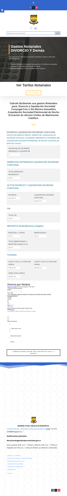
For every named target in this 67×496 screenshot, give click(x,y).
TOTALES (12, 255)
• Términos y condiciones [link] (14, 455)
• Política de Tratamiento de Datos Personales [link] (19, 458)
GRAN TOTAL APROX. (16, 273)
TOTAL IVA (12, 215)
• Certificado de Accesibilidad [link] (15, 464)
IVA (8, 208)
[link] (2, 10)
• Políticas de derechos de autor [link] (15, 461)
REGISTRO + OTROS (16, 233)
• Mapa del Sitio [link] (11, 469)
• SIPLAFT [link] (9, 473)
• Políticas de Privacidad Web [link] (15, 466)
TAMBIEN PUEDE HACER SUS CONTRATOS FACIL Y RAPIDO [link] (33, 352)
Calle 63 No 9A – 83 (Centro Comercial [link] (22, 429)
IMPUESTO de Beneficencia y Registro (25, 226)
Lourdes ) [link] (43, 429)
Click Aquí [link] (33, 92)
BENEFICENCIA (40, 233)
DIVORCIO (12, 195)
